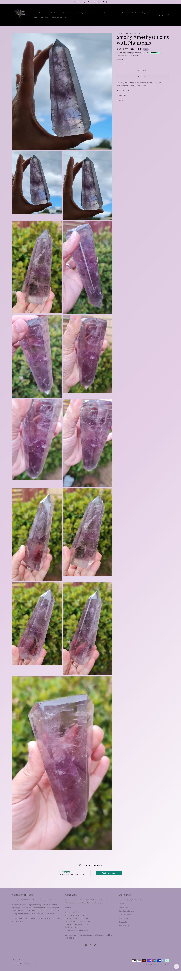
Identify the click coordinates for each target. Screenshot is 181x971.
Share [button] (121, 100)
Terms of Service (125, 915)
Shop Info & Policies (126, 911)
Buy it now (142, 76)
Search (121, 903)
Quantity (120, 59)
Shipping (120, 55)
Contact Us (123, 922)
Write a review (109, 873)
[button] (64, 12)
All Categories (124, 907)
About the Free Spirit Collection (131, 900)
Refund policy (124, 918)
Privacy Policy (124, 925)
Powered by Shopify (163, 964)
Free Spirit (154, 964)
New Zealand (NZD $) (21, 963)
